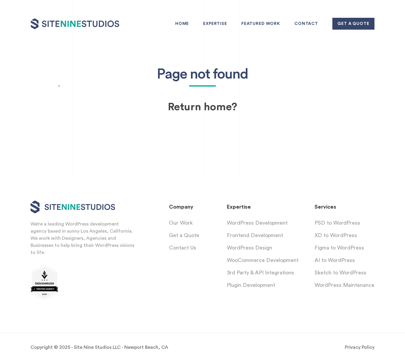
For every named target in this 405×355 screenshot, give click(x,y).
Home (182, 24)
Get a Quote (184, 235)
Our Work (181, 223)
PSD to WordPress (337, 223)
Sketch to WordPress (340, 272)
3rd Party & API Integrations (260, 272)
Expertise (215, 24)
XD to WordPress (336, 235)
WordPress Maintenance (344, 285)
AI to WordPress (335, 260)
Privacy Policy (359, 347)
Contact (306, 24)
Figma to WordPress (339, 247)
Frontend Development (255, 235)
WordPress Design (249, 247)
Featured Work (260, 24)
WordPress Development (257, 223)
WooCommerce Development (263, 260)
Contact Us (182, 247)
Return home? (202, 107)
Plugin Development (251, 285)
